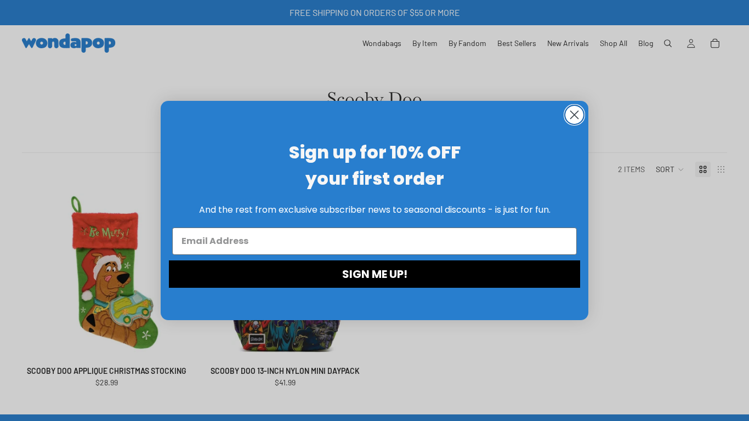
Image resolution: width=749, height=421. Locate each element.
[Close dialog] (574, 114)
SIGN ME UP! (374, 274)
